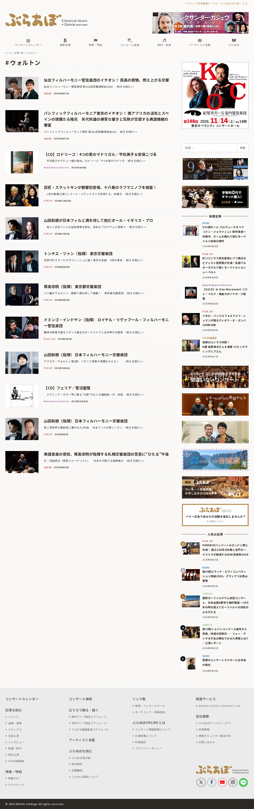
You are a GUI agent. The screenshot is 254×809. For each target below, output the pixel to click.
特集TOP (13, 778)
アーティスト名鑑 (82, 739)
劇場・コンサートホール (150, 706)
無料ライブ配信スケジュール (89, 717)
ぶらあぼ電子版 (81, 758)
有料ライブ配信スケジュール (89, 723)
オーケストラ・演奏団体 (150, 712)
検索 (242, 147)
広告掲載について (146, 736)
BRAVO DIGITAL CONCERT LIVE (220, 706)
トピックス (15, 729)
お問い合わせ (207, 742)
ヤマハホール (16, 785)
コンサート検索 (80, 698)
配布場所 (77, 764)
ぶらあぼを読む (80, 751)
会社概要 (202, 716)
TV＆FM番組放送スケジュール (90, 729)
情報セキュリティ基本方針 (215, 736)
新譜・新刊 (15, 748)
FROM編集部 (16, 761)
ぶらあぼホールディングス (215, 723)
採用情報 (204, 729)
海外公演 (13, 755)
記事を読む (13, 710)
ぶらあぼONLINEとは (148, 722)
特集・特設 (13, 771)
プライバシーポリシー (148, 748)
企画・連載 (15, 723)
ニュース (13, 717)
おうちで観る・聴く (84, 710)
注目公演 (13, 736)
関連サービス (206, 698)
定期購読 (77, 770)
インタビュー (16, 742)
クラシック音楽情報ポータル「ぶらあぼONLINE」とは (216, 3)
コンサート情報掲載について (153, 729)
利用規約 (140, 742)
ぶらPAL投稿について (85, 777)
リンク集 (139, 698)
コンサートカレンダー (22, 698)
